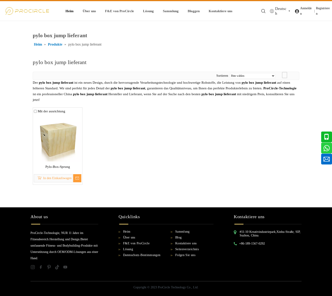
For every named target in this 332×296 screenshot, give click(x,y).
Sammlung (171, 11)
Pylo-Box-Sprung (57, 167)
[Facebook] (43, 268)
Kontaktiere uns (220, 11)
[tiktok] (59, 268)
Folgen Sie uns (185, 255)
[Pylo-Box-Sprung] (57, 137)
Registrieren (323, 11)
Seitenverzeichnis (187, 249)
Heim (69, 11)
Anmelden (306, 11)
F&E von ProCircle (119, 11)
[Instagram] (34, 268)
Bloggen (194, 11)
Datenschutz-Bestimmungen (141, 255)
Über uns (89, 11)
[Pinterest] (51, 268)
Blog (178, 237)
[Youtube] (66, 268)
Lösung (148, 11)
